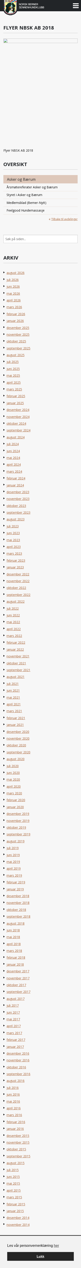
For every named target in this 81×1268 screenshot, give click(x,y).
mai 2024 (13, 458)
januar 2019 (15, 889)
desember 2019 (18, 814)
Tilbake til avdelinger (64, 219)
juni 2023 (13, 533)
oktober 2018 (16, 910)
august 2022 (16, 601)
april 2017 (14, 1026)
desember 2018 (18, 896)
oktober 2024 (16, 423)
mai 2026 (13, 293)
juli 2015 (13, 1170)
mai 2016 (13, 1101)
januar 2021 (15, 725)
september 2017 (18, 992)
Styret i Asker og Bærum (24, 195)
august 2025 (16, 355)
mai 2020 (13, 779)
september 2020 (18, 752)
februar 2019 (16, 882)
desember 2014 (18, 1218)
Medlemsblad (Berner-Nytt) (26, 203)
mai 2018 (13, 937)
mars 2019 (14, 875)
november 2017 (18, 978)
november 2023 (18, 499)
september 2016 (18, 1074)
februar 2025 (16, 396)
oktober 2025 (16, 341)
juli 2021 (13, 684)
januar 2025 (15, 403)
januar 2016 (15, 1129)
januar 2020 (15, 807)
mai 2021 (13, 697)
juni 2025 (13, 369)
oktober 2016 (16, 1067)
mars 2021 (14, 711)
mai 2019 (13, 862)
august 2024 (16, 437)
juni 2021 (13, 690)
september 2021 (18, 670)
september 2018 (18, 916)
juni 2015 (13, 1176)
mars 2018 (14, 951)
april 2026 (14, 300)
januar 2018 (15, 964)
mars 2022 (14, 636)
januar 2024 (15, 485)
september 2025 (18, 348)
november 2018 (18, 903)
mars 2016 (14, 1115)
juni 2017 (13, 1012)
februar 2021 (16, 718)
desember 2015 (18, 1135)
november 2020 (18, 738)
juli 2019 (13, 848)
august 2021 (16, 677)
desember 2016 (18, 1053)
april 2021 (14, 704)
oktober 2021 (16, 663)
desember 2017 (18, 971)
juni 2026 (13, 286)
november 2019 (18, 821)
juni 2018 (13, 930)
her (56, 1245)
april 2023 (14, 547)
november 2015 (18, 1142)
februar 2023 (16, 560)
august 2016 (16, 1081)
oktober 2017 (16, 985)
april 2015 (14, 1190)
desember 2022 (18, 574)
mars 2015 (14, 1197)
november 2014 (18, 1224)
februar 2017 (16, 1040)
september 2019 (18, 834)
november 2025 (18, 334)
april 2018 (14, 944)
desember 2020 (18, 732)
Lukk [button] (40, 1256)
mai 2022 (13, 622)
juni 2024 (13, 451)
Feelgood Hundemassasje (26, 210)
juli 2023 (13, 526)
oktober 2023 (16, 506)
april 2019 (14, 868)
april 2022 (14, 629)
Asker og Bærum (21, 179)
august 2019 (16, 841)
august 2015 (16, 1163)
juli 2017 (13, 1005)
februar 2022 (16, 642)
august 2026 (16, 273)
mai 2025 (13, 375)
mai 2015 (13, 1183)
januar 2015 (15, 1211)
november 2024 (18, 417)
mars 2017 (14, 1033)
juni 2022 (13, 615)
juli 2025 (13, 362)
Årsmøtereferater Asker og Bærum (32, 187)
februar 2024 (16, 478)
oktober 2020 (16, 745)
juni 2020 (13, 773)
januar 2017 (15, 1047)
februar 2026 (16, 314)
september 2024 (18, 430)
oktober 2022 (16, 588)
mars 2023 (14, 553)
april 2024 (14, 464)
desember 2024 (18, 410)
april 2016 (14, 1108)
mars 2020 (14, 793)
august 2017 (16, 999)
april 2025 (14, 382)
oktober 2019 (16, 827)
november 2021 (18, 656)
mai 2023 (13, 540)
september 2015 (18, 1156)
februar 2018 (16, 957)
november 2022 (18, 581)
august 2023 (16, 519)
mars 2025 (14, 389)
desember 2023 (18, 492)
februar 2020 (16, 800)
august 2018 (16, 923)
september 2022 (18, 595)
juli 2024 (13, 444)
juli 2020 (13, 766)
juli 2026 (13, 280)
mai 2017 (13, 1019)
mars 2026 (14, 307)
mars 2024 (14, 471)
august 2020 (16, 759)
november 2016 (18, 1060)
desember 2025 (18, 328)
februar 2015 (16, 1204)
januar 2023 (15, 567)
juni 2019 (13, 855)
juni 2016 (13, 1094)
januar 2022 (15, 649)
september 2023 (18, 512)
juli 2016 (13, 1088)
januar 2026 (15, 321)
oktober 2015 (16, 1149)
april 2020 (14, 786)
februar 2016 (16, 1122)
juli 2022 (13, 608)
